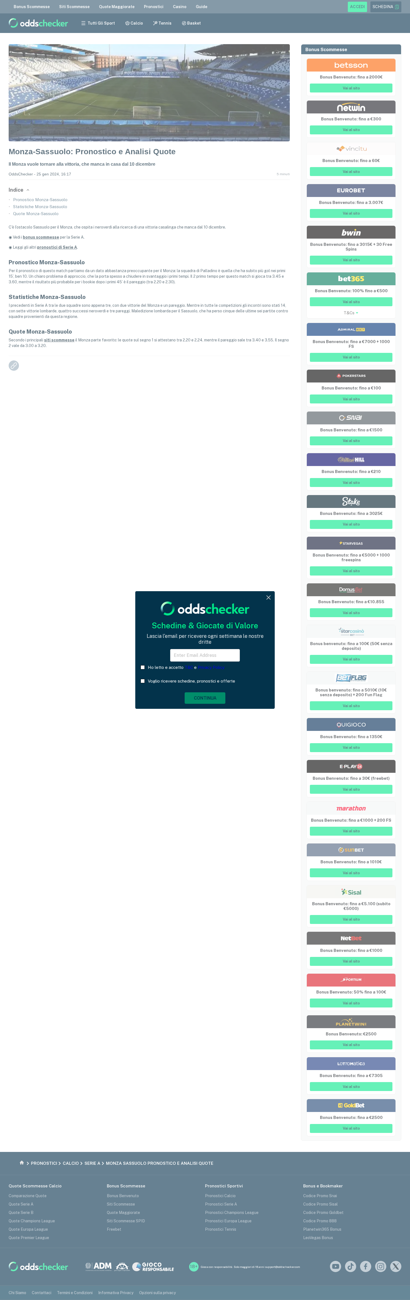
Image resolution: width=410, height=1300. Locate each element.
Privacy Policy (211, 667)
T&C (189, 667)
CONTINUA (205, 698)
